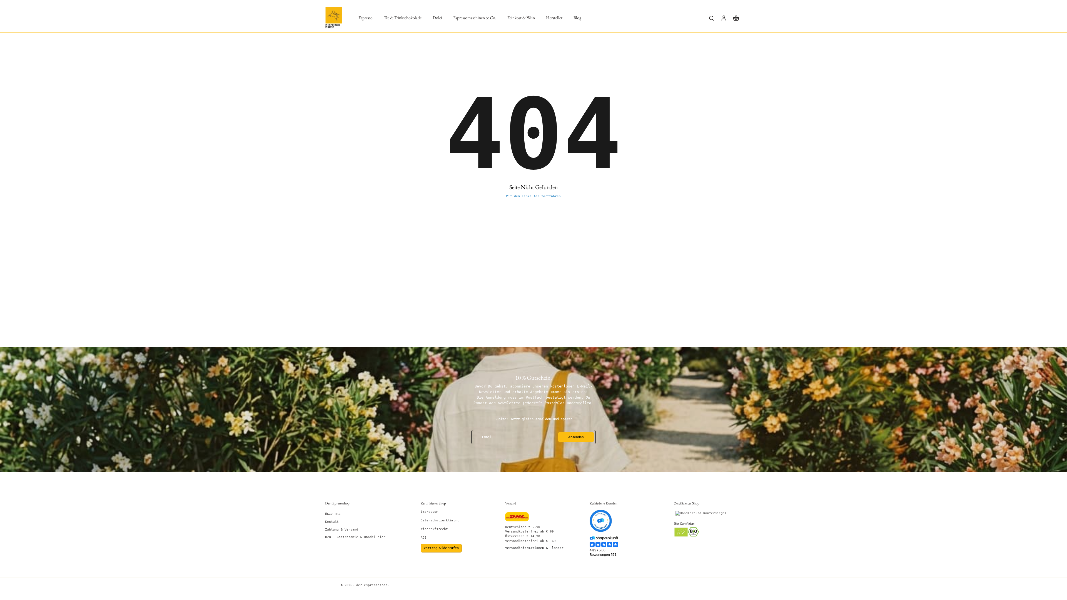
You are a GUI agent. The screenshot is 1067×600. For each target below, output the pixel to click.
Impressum (429, 512)
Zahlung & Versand (341, 529)
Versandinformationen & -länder (534, 548)
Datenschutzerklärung (440, 520)
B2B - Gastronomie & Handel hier (355, 537)
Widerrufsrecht (434, 529)
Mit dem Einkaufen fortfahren (533, 196)
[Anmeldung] (723, 18)
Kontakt (332, 522)
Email (487, 437)
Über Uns (333, 514)
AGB (424, 537)
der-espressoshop (371, 585)
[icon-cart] (736, 17)
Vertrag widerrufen (441, 548)
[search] (711, 17)
